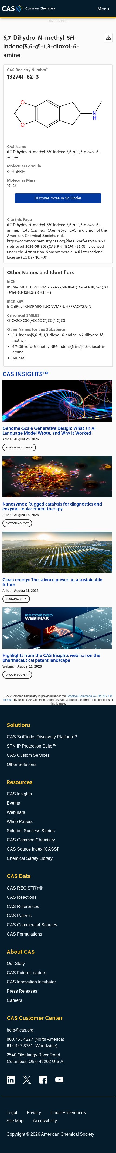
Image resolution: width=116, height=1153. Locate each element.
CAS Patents (19, 915)
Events (13, 803)
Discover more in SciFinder (58, 198)
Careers (14, 1000)
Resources (19, 782)
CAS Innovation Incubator (31, 982)
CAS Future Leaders (26, 972)
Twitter (27, 1080)
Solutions (18, 725)
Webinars (16, 812)
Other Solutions (21, 764)
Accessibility (45, 1120)
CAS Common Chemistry (31, 840)
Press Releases (22, 991)
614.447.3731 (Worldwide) (32, 1045)
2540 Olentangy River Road (33, 1055)
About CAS (21, 951)
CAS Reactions (21, 897)
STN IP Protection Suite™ (32, 746)
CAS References (23, 906)
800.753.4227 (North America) (35, 1039)
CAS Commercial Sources (32, 925)
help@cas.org (20, 1030)
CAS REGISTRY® (25, 888)
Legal (11, 1112)
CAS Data (19, 876)
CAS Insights (19, 794)
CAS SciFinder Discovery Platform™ (42, 737)
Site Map (14, 1120)
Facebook (43, 1080)
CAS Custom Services (28, 755)
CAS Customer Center (34, 1018)
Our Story (16, 963)
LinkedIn (11, 1080)
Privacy (34, 1112)
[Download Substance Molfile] (108, 37)
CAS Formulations (24, 934)
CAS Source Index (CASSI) (33, 849)
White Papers (20, 821)
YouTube (59, 1080)
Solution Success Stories (31, 830)
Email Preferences (68, 1112)
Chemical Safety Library (30, 858)
